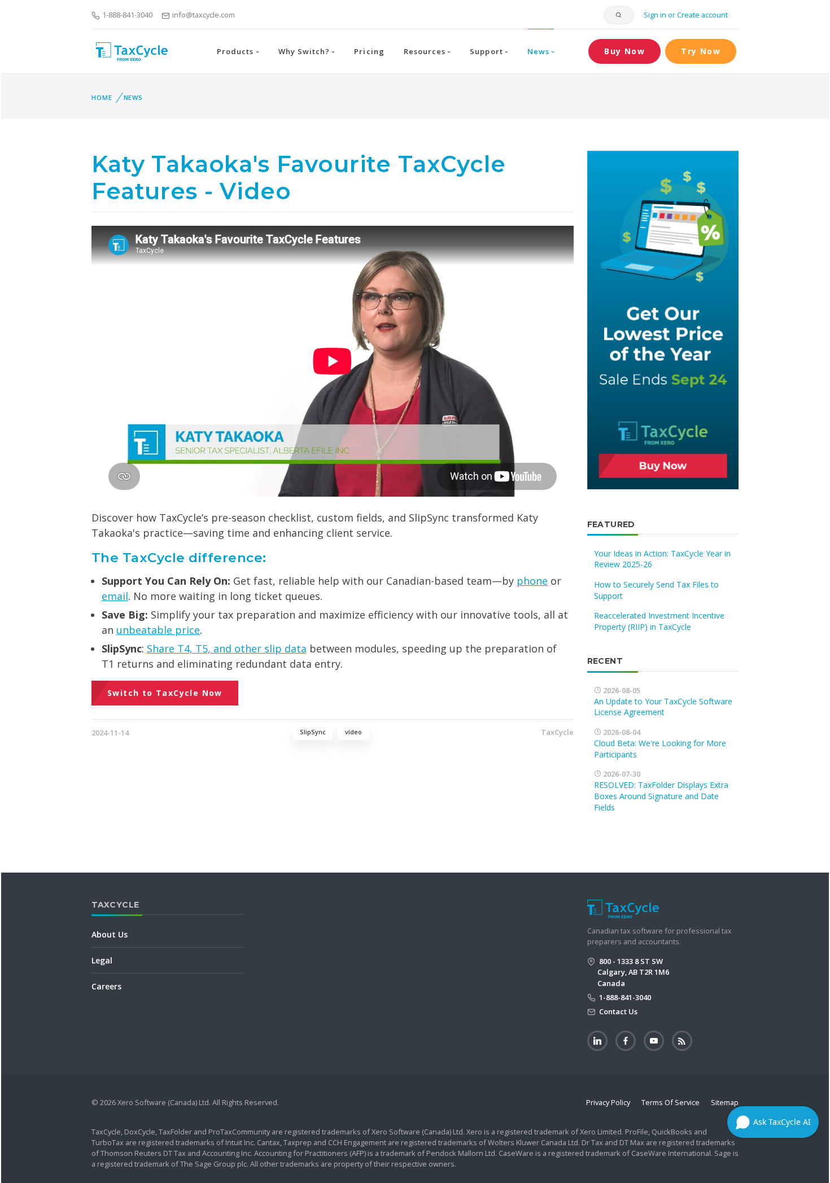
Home (101, 97)
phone (532, 581)
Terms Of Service (670, 1102)
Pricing (369, 51)
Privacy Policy (608, 1102)
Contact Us (617, 1011)
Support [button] (486, 51)
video (353, 732)
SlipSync (313, 732)
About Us (109, 934)
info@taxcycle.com (203, 15)
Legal (101, 960)
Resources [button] (424, 51)
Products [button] (235, 51)
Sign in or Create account (685, 15)
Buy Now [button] (624, 51)
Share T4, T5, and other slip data (227, 648)
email (115, 596)
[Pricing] (663, 319)
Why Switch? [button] (304, 51)
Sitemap (725, 1102)
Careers (106, 986)
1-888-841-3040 (127, 15)
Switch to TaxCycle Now (164, 692)
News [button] (538, 51)
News (133, 97)
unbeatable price (158, 630)
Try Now (700, 51)
